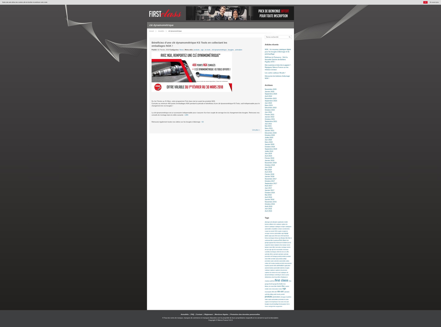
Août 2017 (268, 186)
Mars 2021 (269, 128)
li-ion (284, 284)
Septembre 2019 (271, 149)
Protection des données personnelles (245, 314)
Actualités (161, 31)
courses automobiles (275, 233)
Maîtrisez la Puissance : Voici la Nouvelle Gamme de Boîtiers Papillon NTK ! (276, 59)
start (287, 301)
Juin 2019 (268, 153)
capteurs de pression (281, 270)
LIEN (186, 115)
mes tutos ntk (282, 301)
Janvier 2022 (269, 117)
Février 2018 (269, 174)
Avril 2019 (268, 156)
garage (275, 284)
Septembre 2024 (271, 94)
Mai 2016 (268, 195)
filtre (287, 238)
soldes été (268, 263)
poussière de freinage (271, 256)
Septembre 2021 (271, 121)
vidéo (275, 265)
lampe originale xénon (277, 245)
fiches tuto (278, 238)
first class (283, 240)
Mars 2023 (269, 105)
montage (284, 247)
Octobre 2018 (270, 165)
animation (238, 50)
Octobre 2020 (270, 135)
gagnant (271, 242)
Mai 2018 (268, 170)
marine (287, 286)
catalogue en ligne (280, 226)
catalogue (272, 226)
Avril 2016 (268, 197)
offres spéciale (274, 254)
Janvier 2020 (269, 144)
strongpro (283, 297)
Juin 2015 (268, 209)
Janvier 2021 (269, 130)
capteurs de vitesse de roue (273, 272)
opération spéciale (283, 254)
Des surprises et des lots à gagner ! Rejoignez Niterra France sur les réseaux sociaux (278, 67)
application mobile (283, 222)
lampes (267, 247)
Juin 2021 (268, 124)
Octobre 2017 (270, 181)
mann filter (274, 286)
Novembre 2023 (271, 98)
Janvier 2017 (269, 190)
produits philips (282, 258)
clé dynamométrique (219, 50)
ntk (281, 251)
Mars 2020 (269, 142)
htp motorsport (278, 242)
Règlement (208, 314)
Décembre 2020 (271, 133)
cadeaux (278, 224)
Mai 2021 (268, 126)
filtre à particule (275, 240)
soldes (287, 261)
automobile (277, 268)
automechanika (269, 268)
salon (272, 261)
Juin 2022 (268, 112)
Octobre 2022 (270, 110)
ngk (202, 50)
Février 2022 (269, 114)
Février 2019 (269, 158)
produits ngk (274, 258)
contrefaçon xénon (279, 274)
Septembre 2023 (271, 101)
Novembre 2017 (271, 179)
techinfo (282, 263)
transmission (288, 263)
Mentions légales (221, 314)
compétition (274, 229)
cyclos (287, 274)
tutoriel (271, 265)
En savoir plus (434, 2)
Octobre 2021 (270, 119)
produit (279, 256)
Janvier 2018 (269, 176)
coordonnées (286, 229)
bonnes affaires (269, 224)
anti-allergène (274, 222)
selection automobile (280, 261)
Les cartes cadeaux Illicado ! (275, 73)
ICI (203, 122)
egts (282, 233)
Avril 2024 (268, 96)
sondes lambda (275, 263)
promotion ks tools (283, 299)
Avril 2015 (268, 211)
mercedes (278, 247)
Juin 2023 (268, 103)
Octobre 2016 (270, 192)
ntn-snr (284, 251)
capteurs (272, 270)
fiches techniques (270, 238)
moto (270, 289)
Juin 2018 (268, 167)
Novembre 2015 (271, 202)
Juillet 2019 (269, 151)
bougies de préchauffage (272, 304)
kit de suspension (277, 306)
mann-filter (272, 247)
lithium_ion (268, 286)
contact (280, 229)
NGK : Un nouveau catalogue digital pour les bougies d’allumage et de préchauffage (278, 51)
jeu (289, 242)
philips (272, 294)
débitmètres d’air (269, 277)
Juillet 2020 (269, 137)
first (273, 281)
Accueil (151, 31)
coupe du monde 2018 (271, 231)
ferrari (276, 277)
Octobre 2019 (270, 147)
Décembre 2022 (271, 108)
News (182, 50)
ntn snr (274, 292)
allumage (267, 222)
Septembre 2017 (271, 183)
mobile (267, 289)
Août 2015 (268, 206)
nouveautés (279, 249)
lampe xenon (286, 245)
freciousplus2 (283, 304)
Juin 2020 (268, 140)
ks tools (208, 50)
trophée (267, 265)
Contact (199, 314)
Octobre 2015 (270, 204)
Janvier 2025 (269, 91)
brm (275, 224)
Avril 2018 (268, 172)
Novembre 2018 (271, 163)
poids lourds (277, 294)
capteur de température (271, 301)
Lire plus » (256, 130)
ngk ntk (274, 249)
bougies (231, 50)
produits (197, 50)
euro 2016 (281, 235)
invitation (285, 242)
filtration (283, 238)
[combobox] (278, 37)
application (287, 265)
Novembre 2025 (271, 89)
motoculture (275, 289)
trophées (288, 297)
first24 (271, 284)
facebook (286, 235)
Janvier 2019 (269, 160)
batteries (282, 268)
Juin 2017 (268, 188)
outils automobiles (273, 299)
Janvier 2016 (269, 199)
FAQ (192, 314)
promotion (268, 261)
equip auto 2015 (273, 235)
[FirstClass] (165, 13)
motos (281, 289)
